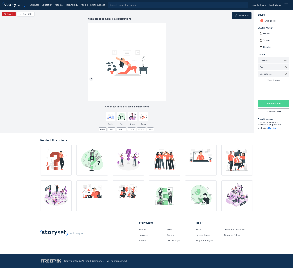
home (102, 129)
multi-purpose (97, 5)
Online (170, 235)
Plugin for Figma (204, 240)
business (34, 5)
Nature (142, 240)
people (84, 5)
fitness (141, 129)
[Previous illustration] (91, 79)
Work (170, 229)
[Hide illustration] (286, 60)
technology (72, 5)
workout (121, 129)
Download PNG (273, 111)
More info (272, 128)
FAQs (198, 229)
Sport (111, 129)
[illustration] (56, 160)
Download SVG (274, 103)
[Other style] (110, 116)
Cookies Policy (232, 235)
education (47, 5)
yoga (150, 129)
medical (59, 5)
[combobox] (178, 5)
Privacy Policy (203, 235)
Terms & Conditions (234, 229)
